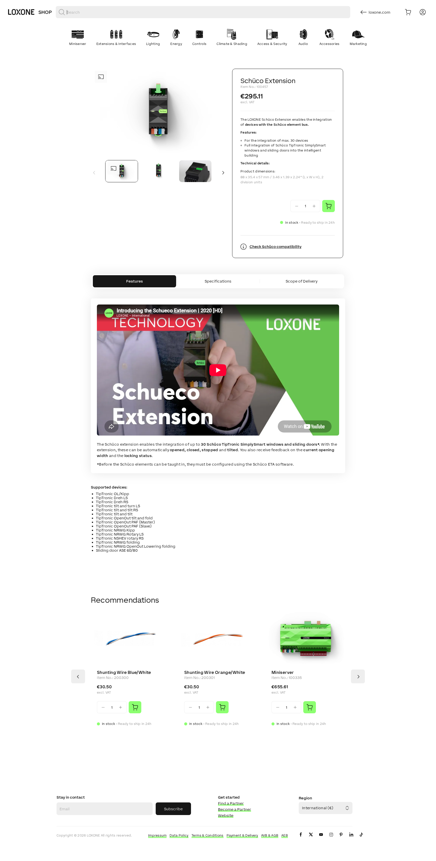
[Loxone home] (21, 12)
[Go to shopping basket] (408, 12)
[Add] (135, 707)
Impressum (157, 835)
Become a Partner (234, 809)
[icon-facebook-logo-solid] (301, 838)
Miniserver (282, 672)
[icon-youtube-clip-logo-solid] (321, 838)
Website (225, 815)
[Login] (422, 12)
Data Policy (179, 835)
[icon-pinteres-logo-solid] (341, 838)
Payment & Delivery (242, 835)
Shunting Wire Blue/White (124, 672)
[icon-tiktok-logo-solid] (361, 838)
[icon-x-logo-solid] (311, 838)
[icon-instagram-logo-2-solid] (331, 838)
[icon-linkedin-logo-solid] (351, 838)
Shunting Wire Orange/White (214, 672)
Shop (45, 12)
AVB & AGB (270, 835)
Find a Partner (231, 803)
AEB (284, 835)
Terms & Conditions (208, 835)
